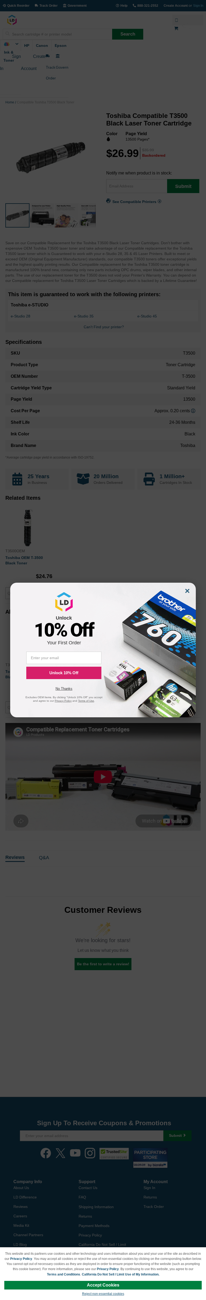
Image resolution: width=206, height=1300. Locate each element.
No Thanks (64, 689)
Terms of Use (86, 700)
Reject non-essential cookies (103, 1294)
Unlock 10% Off (63, 672)
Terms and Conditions (63, 1274)
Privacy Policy (21, 1259)
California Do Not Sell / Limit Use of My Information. (120, 1274)
